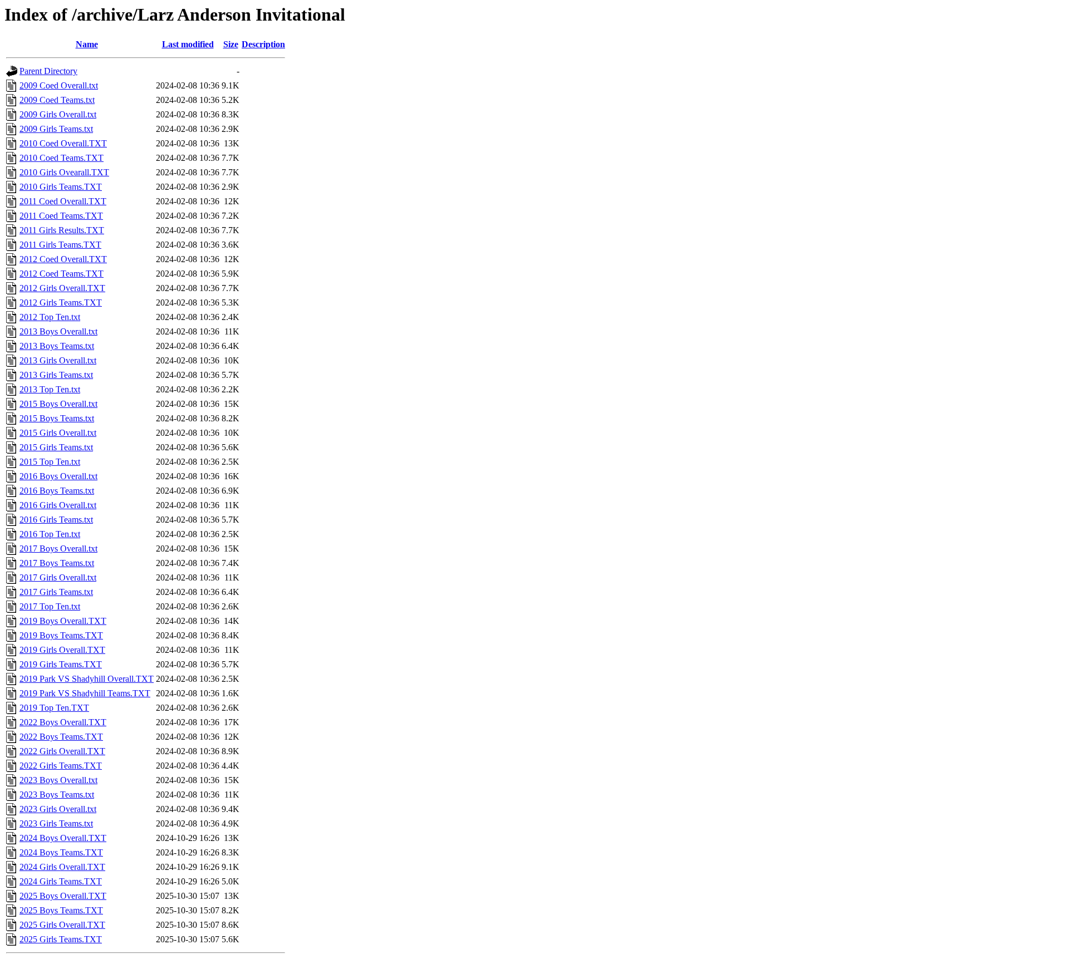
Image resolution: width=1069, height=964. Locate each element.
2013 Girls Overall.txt (57, 360)
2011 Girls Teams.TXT (60, 244)
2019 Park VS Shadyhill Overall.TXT (86, 678)
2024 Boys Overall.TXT (62, 838)
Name (87, 44)
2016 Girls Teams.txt (56, 519)
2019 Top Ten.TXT (54, 707)
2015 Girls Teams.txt (56, 447)
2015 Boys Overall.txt (58, 404)
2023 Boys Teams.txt (56, 794)
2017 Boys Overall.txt (58, 548)
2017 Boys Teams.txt (56, 563)
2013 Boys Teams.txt (56, 346)
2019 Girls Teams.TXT (60, 664)
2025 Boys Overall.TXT (62, 896)
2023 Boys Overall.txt (58, 780)
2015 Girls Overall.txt (57, 432)
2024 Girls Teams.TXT (60, 881)
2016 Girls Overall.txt (57, 505)
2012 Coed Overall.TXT (63, 259)
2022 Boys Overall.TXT (62, 722)
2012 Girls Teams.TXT (60, 302)
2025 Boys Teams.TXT (61, 910)
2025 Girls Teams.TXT (60, 939)
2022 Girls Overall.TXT (62, 751)
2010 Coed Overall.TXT (63, 143)
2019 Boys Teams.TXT (61, 635)
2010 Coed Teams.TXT (61, 158)
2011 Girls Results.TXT (61, 230)
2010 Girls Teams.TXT (60, 186)
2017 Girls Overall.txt (57, 577)
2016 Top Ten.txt (49, 534)
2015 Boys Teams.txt (56, 418)
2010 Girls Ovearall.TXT (64, 172)
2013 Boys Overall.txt (58, 331)
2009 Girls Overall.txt (57, 114)
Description (263, 44)
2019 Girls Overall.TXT (62, 650)
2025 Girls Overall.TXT (62, 924)
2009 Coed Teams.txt (57, 100)
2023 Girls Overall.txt (57, 809)
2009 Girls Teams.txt (56, 129)
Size (230, 44)
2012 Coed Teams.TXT (61, 273)
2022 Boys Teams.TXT (61, 736)
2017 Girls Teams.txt (56, 592)
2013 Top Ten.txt (49, 389)
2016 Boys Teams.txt (56, 490)
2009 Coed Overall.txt (58, 85)
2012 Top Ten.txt (49, 317)
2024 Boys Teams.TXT (61, 852)
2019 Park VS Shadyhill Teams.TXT (84, 693)
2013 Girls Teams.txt (56, 375)
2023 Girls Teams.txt (56, 823)
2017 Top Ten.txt (49, 606)
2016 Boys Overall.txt (58, 476)
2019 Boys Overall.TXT (62, 621)
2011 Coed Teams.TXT (61, 215)
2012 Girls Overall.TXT (62, 288)
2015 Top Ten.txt (49, 461)
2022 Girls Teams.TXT (60, 765)
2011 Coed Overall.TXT (62, 201)
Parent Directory (48, 71)
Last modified (188, 44)
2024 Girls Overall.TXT (62, 867)
